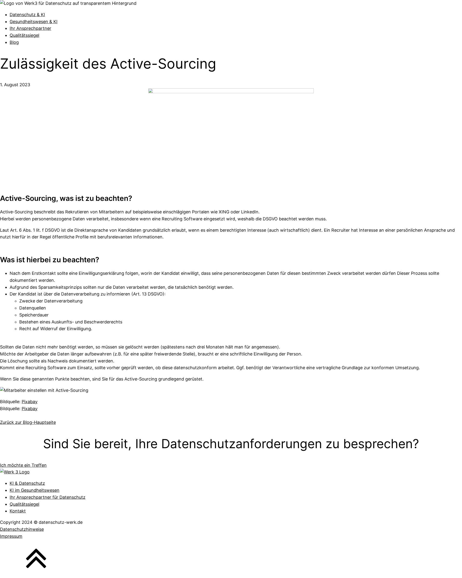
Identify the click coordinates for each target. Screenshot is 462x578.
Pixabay (30, 401)
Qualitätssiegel (24, 35)
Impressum (11, 536)
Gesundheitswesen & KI (34, 21)
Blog (14, 42)
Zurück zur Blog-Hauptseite (28, 422)
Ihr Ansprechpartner (30, 28)
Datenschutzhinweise (22, 529)
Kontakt (18, 510)
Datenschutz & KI (27, 14)
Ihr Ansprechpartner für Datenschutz (47, 497)
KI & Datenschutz (27, 483)
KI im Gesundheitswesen (34, 490)
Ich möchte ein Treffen (23, 465)
